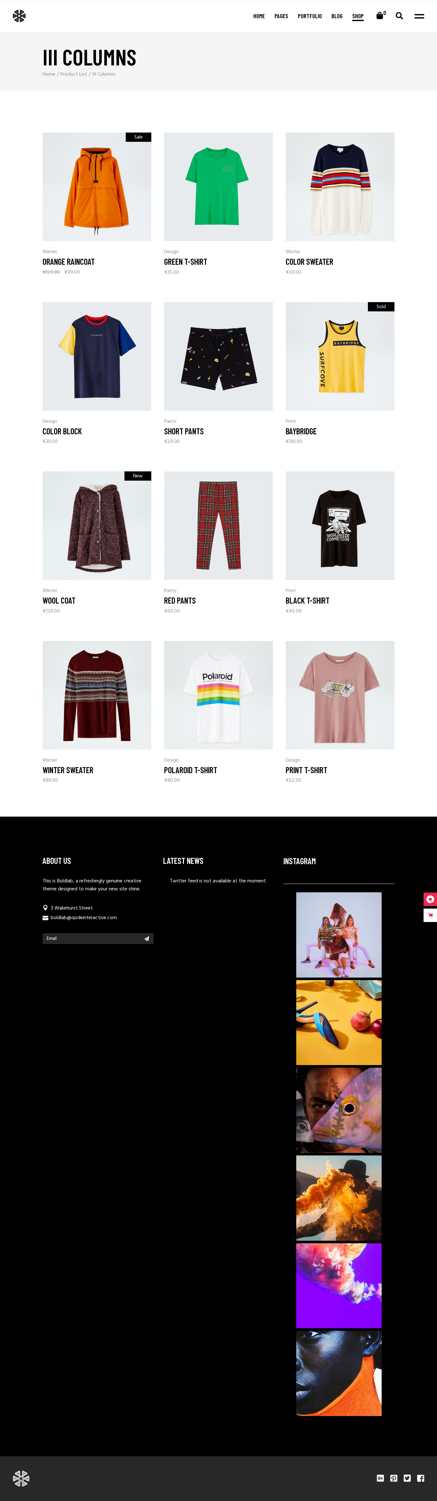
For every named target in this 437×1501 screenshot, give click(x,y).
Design (171, 252)
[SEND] (147, 938)
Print (291, 422)
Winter (50, 252)
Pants (170, 422)
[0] (380, 16)
